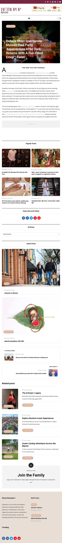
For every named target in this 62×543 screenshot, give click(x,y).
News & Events (10, 26)
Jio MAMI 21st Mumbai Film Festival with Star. (14, 173)
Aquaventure (10, 91)
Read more (28, 405)
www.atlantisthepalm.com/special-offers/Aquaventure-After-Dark (24, 114)
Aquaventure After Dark (28, 106)
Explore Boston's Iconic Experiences (38, 418)
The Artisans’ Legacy (31, 393)
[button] (29, 18)
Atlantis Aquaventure (13, 73)
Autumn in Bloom (11, 293)
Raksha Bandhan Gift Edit (14, 341)
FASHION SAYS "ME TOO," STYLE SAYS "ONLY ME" (46, 202)
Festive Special (9, 331)
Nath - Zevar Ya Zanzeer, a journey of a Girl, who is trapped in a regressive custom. (45, 173)
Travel (6, 283)
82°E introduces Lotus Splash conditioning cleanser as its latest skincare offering (15, 202)
